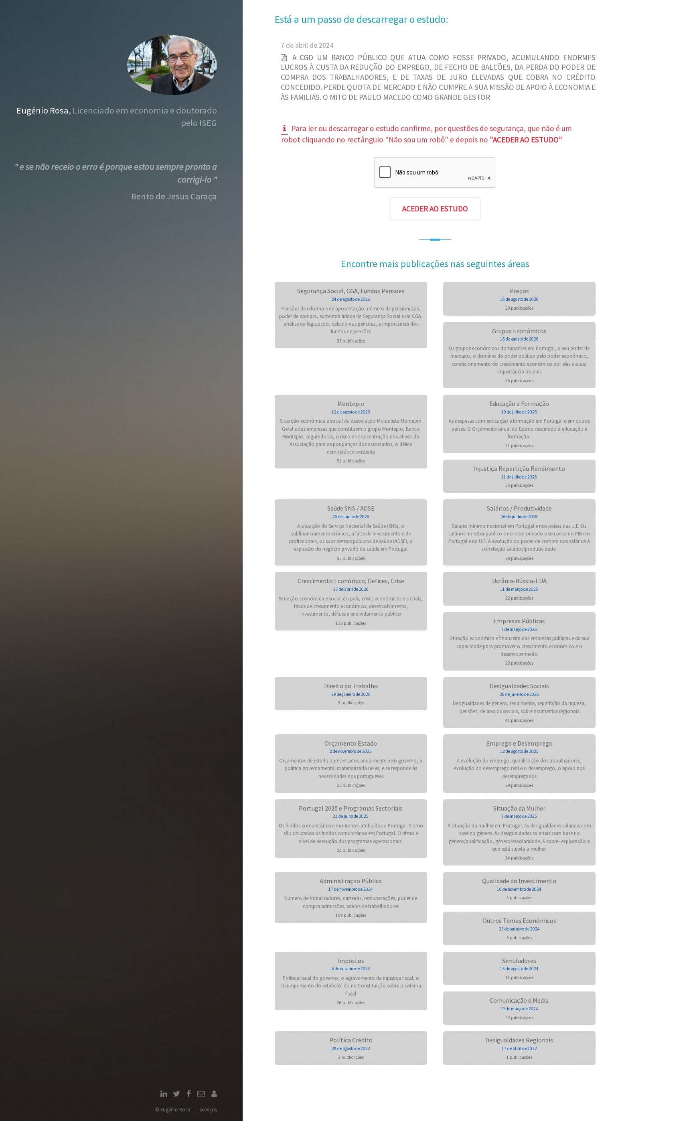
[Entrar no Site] (214, 1094)
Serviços (208, 1109)
